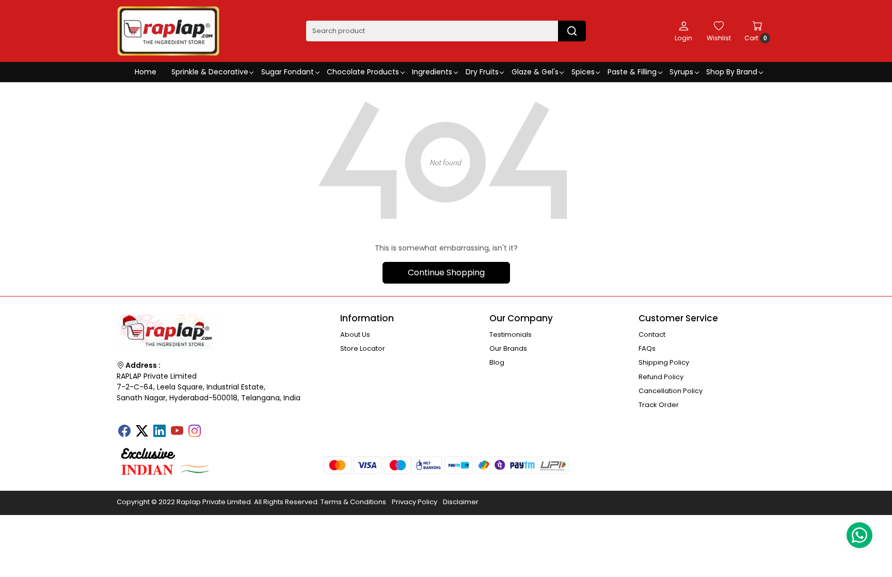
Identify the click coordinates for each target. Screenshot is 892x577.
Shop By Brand (731, 72)
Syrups (681, 72)
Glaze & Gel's (535, 72)
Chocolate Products (363, 72)
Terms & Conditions (353, 502)
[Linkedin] (159, 432)
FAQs (647, 348)
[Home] (168, 31)
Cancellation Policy (671, 391)
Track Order (659, 405)
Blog (496, 362)
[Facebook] (124, 432)
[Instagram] (194, 432)
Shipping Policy (664, 362)
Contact (652, 334)
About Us (355, 334)
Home (145, 72)
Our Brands (508, 348)
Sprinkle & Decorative (209, 72)
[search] (572, 31)
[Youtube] (177, 432)
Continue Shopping (446, 272)
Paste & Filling (632, 72)
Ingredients (432, 72)
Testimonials (510, 334)
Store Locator (362, 348)
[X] (142, 432)
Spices (583, 72)
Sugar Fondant (287, 72)
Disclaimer (461, 502)
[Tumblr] (212, 427)
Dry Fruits (482, 72)
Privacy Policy (414, 502)
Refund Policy (661, 377)
